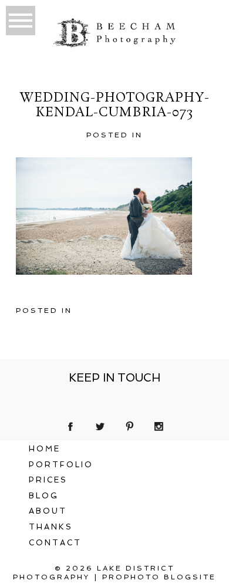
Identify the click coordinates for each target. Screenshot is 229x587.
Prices (48, 479)
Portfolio (61, 464)
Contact (55, 542)
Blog (44, 495)
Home (44, 448)
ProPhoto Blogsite (159, 577)
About (48, 511)
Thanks (51, 526)
